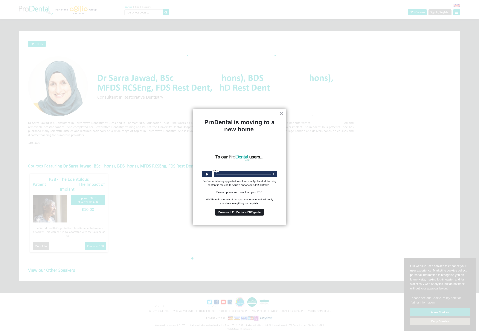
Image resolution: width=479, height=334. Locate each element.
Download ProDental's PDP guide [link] (239, 212)
